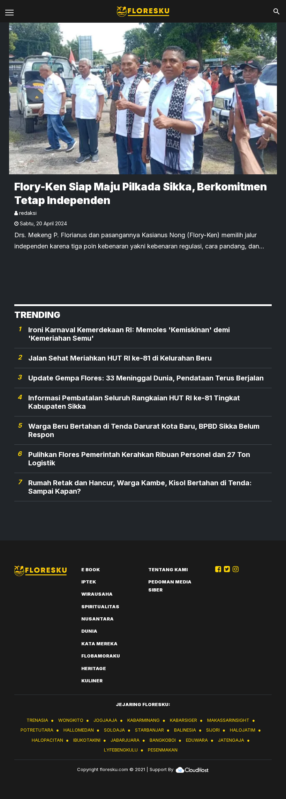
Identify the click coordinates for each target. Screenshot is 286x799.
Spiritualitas (100, 606)
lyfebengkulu (121, 750)
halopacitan (47, 740)
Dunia (89, 631)
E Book (90, 569)
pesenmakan (163, 750)
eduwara (197, 740)
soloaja (114, 730)
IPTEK (88, 581)
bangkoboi (163, 740)
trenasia (37, 720)
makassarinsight (228, 720)
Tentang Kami (168, 569)
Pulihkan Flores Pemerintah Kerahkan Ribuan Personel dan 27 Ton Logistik (139, 458)
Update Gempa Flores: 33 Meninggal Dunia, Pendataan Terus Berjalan (146, 378)
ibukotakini (86, 740)
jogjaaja (105, 720)
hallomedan (78, 730)
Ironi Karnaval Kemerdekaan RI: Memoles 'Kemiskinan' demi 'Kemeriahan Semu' (129, 334)
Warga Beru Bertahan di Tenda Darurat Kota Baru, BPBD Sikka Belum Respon (143, 430)
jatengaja (231, 740)
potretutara (37, 730)
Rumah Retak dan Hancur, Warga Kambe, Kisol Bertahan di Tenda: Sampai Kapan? (140, 487)
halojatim (242, 730)
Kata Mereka (99, 643)
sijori (213, 730)
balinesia (185, 730)
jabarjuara (125, 740)
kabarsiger (183, 720)
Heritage (93, 668)
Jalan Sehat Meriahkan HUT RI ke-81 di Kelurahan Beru (120, 358)
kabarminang (143, 720)
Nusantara (97, 619)
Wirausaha (97, 594)
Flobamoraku (100, 656)
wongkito (70, 720)
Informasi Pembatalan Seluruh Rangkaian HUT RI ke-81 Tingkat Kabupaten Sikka (134, 402)
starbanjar (149, 730)
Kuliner (92, 680)
